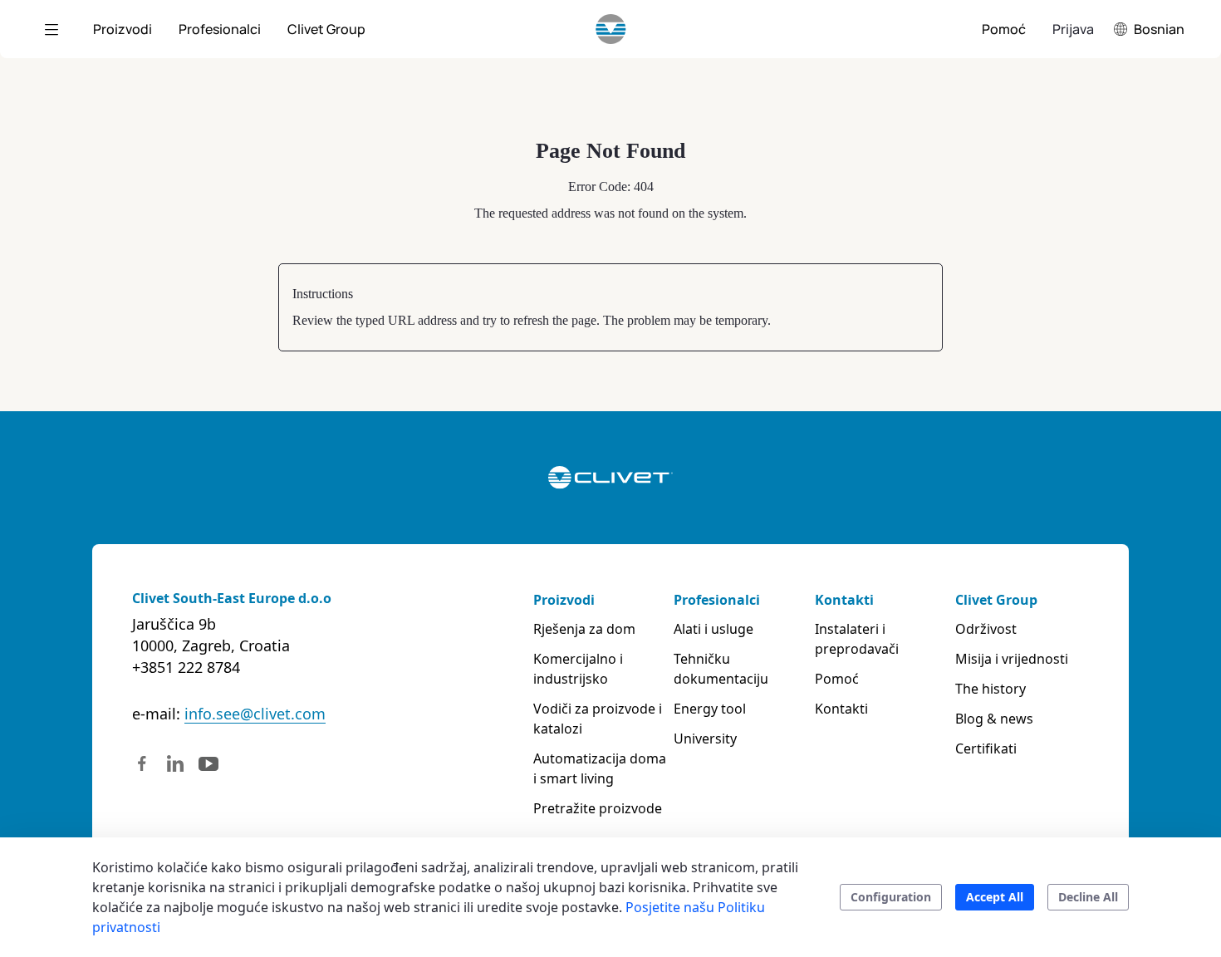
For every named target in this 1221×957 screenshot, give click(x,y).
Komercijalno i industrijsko (578, 669)
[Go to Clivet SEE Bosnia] (611, 29)
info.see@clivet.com (255, 714)
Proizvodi (564, 600)
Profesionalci (717, 600)
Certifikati (986, 748)
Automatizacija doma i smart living (599, 768)
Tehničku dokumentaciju (721, 669)
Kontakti (844, 600)
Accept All (994, 897)
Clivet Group (996, 600)
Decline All (1088, 897)
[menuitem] (122, 29)
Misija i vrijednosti (1011, 659)
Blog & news (994, 718)
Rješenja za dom (584, 629)
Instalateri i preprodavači (857, 639)
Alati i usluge (713, 629)
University (705, 738)
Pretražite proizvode (597, 808)
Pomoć (837, 679)
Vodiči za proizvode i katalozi (597, 718)
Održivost (986, 629)
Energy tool (710, 708)
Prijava (1073, 29)
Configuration (891, 897)
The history (990, 689)
